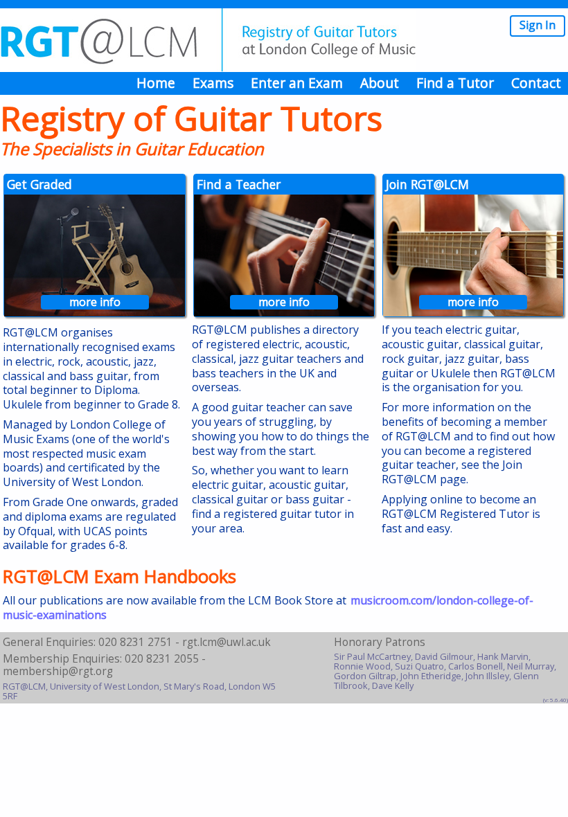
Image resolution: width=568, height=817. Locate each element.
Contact (536, 82)
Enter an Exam (297, 82)
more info (95, 302)
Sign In (538, 25)
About (379, 82)
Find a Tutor (455, 82)
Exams (213, 82)
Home (155, 82)
